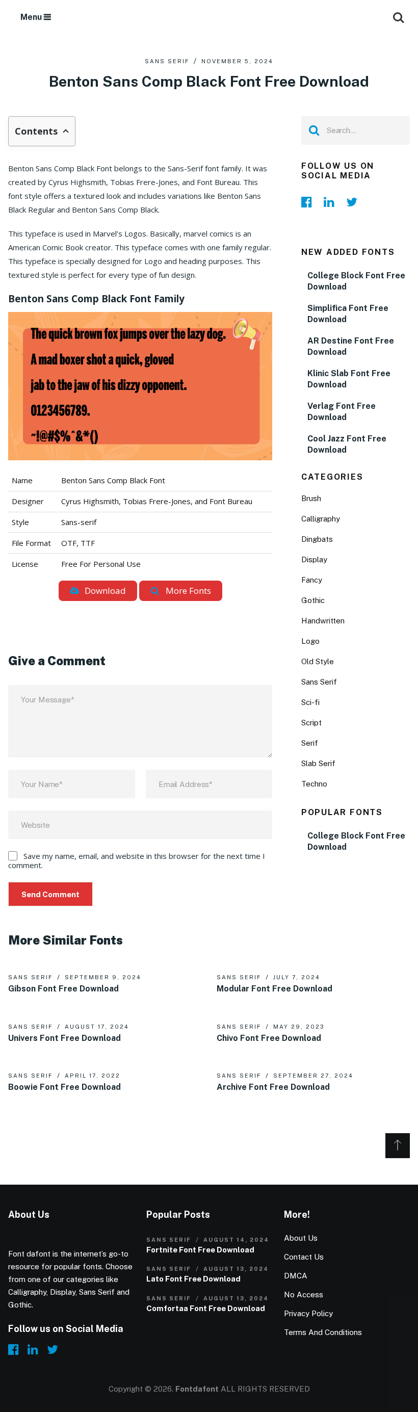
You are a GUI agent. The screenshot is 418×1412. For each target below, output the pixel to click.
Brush (311, 498)
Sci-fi (310, 702)
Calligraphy (320, 518)
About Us (301, 1238)
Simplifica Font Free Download (347, 313)
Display (314, 559)
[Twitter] (354, 202)
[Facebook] (309, 202)
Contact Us (304, 1256)
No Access (303, 1294)
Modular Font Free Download (274, 988)
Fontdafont (197, 1388)
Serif (309, 743)
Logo (310, 641)
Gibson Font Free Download (63, 988)
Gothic (313, 600)
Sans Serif (167, 61)
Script (311, 722)
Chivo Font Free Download (269, 1038)
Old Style (317, 661)
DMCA (295, 1275)
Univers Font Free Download (64, 1038)
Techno (314, 783)
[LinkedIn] (332, 202)
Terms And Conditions (323, 1332)
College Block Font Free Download (356, 281)
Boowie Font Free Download (64, 1087)
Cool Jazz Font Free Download (346, 444)
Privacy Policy (308, 1313)
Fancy (311, 580)
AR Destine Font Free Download (350, 346)
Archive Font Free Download (273, 1087)
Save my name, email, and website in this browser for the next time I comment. (136, 860)
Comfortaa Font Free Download (205, 1308)
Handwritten (323, 620)
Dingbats (317, 539)
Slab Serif (318, 763)
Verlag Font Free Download (341, 411)
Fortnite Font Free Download (200, 1249)
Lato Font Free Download (193, 1278)
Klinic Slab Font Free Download (348, 379)
